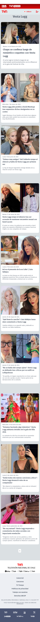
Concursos (20, 581)
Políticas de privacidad (20, 588)
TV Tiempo (20, 585)
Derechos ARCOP (20, 595)
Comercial (20, 578)
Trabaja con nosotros (20, 592)
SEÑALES (29, 12)
